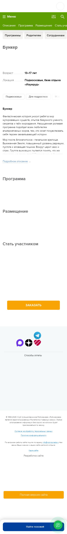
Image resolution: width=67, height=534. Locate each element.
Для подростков (38, 96)
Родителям (33, 35)
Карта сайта (33, 450)
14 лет (58, 96)
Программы (13, 35)
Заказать (33, 305)
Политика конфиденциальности (33, 435)
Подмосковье (14, 96)
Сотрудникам (55, 35)
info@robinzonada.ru (51, 442)
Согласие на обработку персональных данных (34, 431)
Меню (11, 17)
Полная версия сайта (34, 495)
